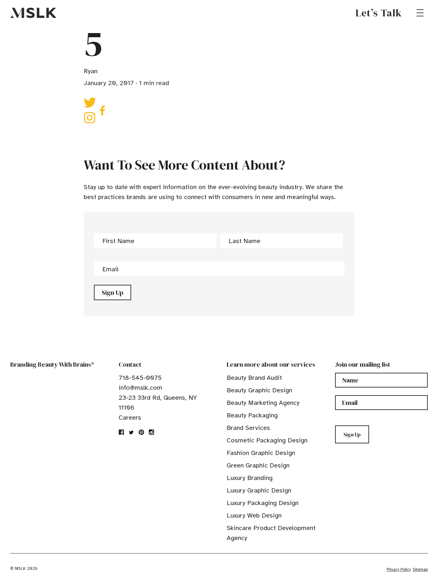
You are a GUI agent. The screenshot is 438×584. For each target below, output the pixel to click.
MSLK (33, 13)
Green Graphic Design (258, 465)
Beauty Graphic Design (259, 390)
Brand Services (248, 428)
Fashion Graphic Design (261, 453)
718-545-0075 (140, 378)
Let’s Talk (379, 13)
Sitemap (420, 569)
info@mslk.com (140, 388)
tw (131, 432)
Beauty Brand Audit (254, 378)
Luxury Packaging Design (263, 503)
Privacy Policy (399, 569)
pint (141, 432)
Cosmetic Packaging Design (267, 440)
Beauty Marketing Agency (263, 403)
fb (121, 432)
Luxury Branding (250, 478)
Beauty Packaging (252, 415)
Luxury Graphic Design (259, 490)
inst (151, 432)
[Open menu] (420, 13)
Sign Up (112, 292)
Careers (130, 418)
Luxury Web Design (254, 515)
